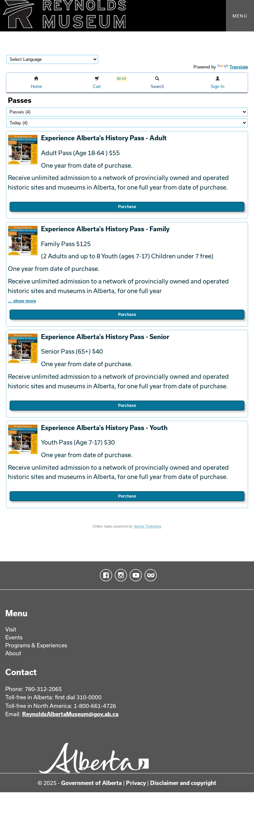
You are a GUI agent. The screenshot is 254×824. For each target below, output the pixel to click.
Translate (239, 67)
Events (13, 637)
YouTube (134, 575)
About (13, 653)
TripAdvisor (149, 575)
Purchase (127, 206)
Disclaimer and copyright (183, 783)
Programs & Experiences (36, 645)
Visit (10, 629)
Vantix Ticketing (147, 526)
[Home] (127, 15)
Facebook (104, 575)
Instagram (119, 575)
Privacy (136, 783)
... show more (22, 300)
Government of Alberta (91, 783)
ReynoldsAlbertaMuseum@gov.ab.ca (70, 714)
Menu (240, 16)
